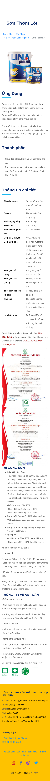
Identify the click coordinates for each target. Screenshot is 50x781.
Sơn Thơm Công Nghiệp (17, 38)
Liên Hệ (25, 755)
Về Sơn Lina (9, 752)
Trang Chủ (8, 34)
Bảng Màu (32, 752)
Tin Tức (42, 752)
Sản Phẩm (20, 34)
